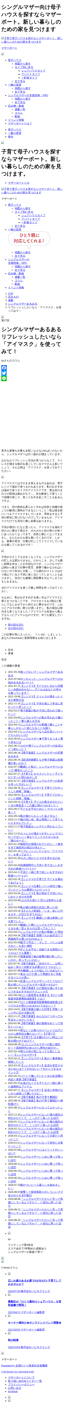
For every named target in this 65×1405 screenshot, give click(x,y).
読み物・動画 (16, 105)
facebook (13, 1391)
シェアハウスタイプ (33, 70)
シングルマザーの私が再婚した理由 (41, 931)
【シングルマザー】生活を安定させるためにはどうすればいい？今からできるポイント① (35, 1069)
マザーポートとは (18, 182)
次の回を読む (16, 628)
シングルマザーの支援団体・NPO (28, 95)
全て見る (20, 81)
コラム (19, 112)
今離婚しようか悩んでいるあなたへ (41, 970)
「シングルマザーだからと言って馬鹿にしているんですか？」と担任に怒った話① (35, 1202)
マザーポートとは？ (20, 123)
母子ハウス (14, 60)
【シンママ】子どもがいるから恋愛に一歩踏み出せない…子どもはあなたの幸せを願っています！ (35, 689)
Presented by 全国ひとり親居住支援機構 (24, 1365)
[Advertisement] (32, 413)
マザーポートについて (21, 1377)
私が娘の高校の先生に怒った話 (39, 907)
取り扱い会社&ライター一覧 (25, 1381)
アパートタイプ (30, 74)
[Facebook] (32, 367)
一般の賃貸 (14, 84)
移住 (10, 136)
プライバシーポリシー (21, 1384)
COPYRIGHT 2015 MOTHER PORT (17, 1372)
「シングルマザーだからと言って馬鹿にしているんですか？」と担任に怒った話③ (35, 1223)
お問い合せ (14, 1388)
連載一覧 (20, 109)
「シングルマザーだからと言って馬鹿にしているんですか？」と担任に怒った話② (35, 1213)
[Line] (32, 378)
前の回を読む (16, 624)
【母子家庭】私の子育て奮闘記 (39, 1097)
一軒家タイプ (29, 77)
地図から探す (23, 63)
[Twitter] (32, 373)
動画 (17, 116)
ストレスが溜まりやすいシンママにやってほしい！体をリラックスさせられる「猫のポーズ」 (35, 837)
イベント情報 (16, 119)
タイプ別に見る (24, 67)
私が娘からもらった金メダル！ (39, 816)
